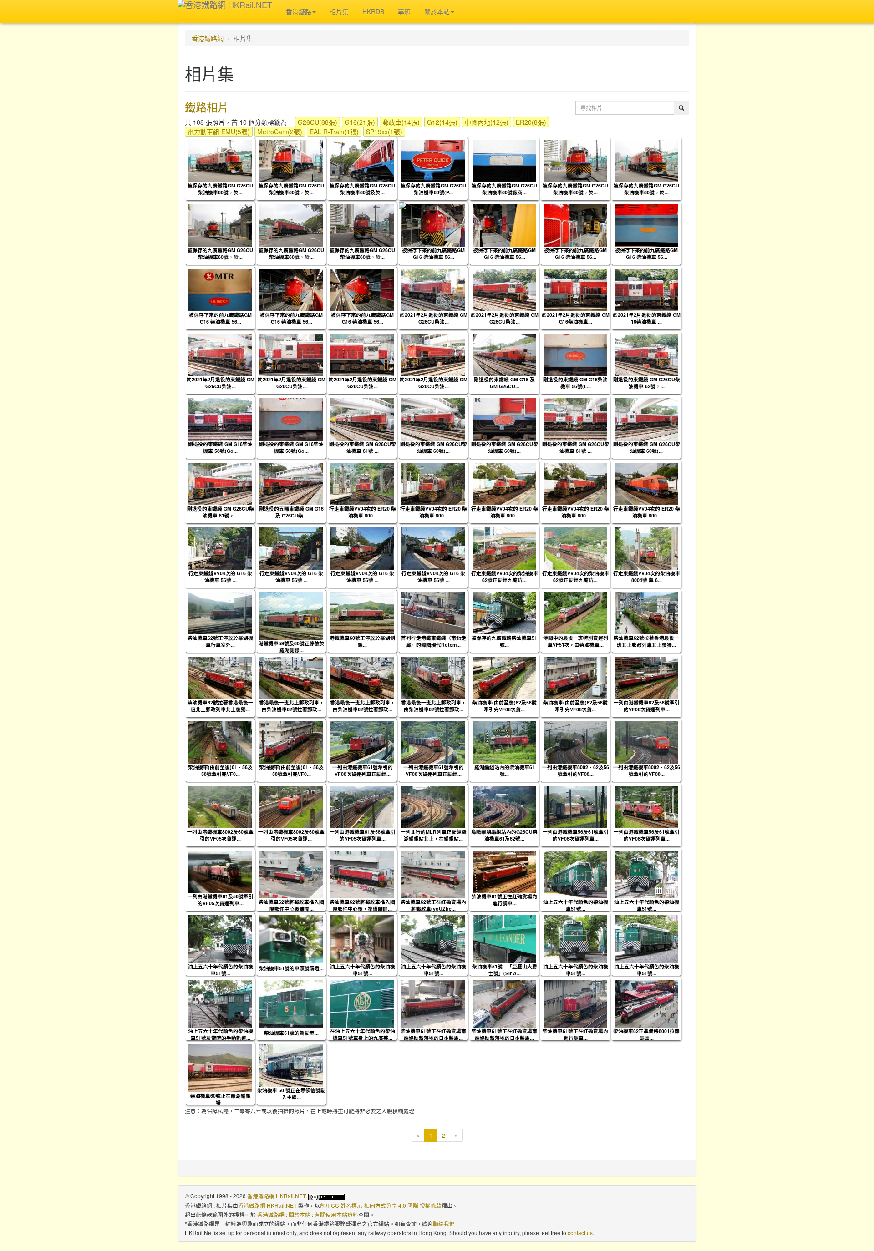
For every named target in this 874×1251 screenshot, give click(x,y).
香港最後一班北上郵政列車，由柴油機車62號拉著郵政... (291, 706)
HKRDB (373, 11)
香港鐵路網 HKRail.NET (276, 1196)
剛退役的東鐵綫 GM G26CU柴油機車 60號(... (433, 447)
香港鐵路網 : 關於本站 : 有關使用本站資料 (307, 1214)
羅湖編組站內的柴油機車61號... (504, 770)
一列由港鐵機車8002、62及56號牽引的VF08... (575, 770)
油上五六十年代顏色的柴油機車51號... (575, 905)
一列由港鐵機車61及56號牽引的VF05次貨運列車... (221, 900)
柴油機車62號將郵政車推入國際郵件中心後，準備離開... (362, 905)
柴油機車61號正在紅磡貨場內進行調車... (504, 900)
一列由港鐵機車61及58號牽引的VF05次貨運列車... (363, 835)
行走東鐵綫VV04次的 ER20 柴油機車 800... (362, 512)
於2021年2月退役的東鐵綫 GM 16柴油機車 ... (647, 318)
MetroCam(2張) (279, 131)
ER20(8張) (531, 122)
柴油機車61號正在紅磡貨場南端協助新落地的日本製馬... (433, 1034)
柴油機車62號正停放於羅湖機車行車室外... (220, 641)
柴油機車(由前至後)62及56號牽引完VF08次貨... (504, 706)
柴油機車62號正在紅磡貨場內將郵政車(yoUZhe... (433, 905)
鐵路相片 (207, 107)
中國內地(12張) (486, 122)
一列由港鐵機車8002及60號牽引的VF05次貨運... (220, 835)
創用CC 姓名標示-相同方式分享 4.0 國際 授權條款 (381, 1205)
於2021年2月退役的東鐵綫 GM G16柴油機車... (576, 318)
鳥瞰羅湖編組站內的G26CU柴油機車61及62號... (504, 835)
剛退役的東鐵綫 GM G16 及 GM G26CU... (504, 383)
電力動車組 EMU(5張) (219, 131)
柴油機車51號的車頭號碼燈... (291, 968)
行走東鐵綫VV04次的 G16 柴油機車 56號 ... (220, 576)
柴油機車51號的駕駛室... (291, 1032)
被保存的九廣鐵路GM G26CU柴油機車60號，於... (220, 189)
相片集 (339, 11)
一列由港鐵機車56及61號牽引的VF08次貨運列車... (576, 835)
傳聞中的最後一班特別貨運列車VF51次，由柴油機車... (575, 641)
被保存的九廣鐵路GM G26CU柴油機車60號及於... (362, 189)
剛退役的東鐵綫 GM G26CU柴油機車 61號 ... (362, 447)
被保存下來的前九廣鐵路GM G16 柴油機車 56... (433, 253)
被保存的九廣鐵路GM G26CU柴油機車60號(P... (433, 189)
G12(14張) (442, 122)
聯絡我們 (444, 1223)
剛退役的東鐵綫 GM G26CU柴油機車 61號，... (220, 512)
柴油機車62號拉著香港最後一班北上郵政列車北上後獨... (646, 641)
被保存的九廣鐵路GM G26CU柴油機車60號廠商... (504, 189)
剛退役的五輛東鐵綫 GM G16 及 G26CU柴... (291, 512)
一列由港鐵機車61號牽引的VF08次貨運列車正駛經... (362, 770)
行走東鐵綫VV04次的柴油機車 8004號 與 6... (646, 576)
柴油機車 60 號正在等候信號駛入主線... (291, 1093)
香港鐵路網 (208, 38)
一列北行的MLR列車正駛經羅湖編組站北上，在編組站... (434, 835)
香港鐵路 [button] (298, 11)
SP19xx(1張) (384, 131)
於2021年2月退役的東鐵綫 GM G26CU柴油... (433, 318)
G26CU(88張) (317, 122)
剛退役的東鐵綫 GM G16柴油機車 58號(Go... (220, 447)
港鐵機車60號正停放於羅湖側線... (362, 641)
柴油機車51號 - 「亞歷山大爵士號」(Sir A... (504, 970)
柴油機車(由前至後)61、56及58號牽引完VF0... (220, 770)
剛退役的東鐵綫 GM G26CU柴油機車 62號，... (646, 383)
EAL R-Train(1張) (334, 131)
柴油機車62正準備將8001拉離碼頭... (646, 1034)
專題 (404, 11)
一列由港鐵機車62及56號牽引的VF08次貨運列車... (647, 706)
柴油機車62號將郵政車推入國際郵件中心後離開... (291, 905)
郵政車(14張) (401, 122)
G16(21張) (360, 122)
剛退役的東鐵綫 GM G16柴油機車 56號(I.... (575, 383)
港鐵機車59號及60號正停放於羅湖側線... (292, 646)
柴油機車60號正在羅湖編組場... (220, 1099)
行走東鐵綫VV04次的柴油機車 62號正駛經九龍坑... (504, 576)
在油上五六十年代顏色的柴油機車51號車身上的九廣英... (362, 1034)
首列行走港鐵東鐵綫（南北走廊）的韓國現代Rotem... (433, 641)
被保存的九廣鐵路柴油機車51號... (504, 641)
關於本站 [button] (437, 11)
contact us (580, 1232)
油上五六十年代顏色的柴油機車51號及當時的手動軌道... (220, 1034)
